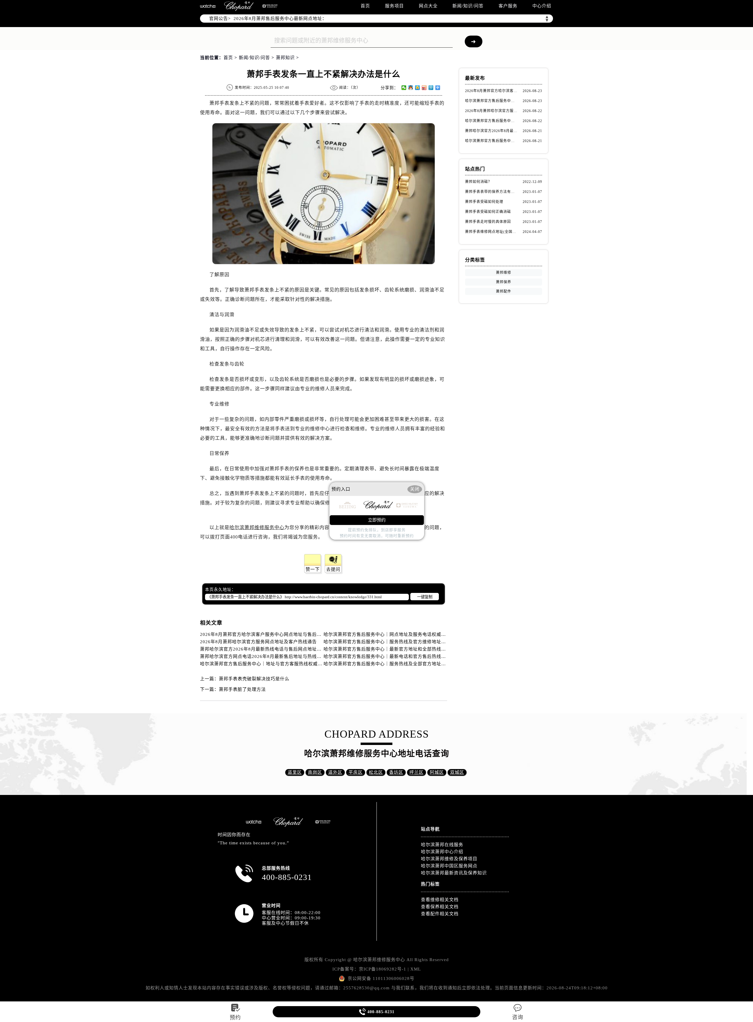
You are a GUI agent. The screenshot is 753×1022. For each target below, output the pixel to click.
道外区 (335, 772)
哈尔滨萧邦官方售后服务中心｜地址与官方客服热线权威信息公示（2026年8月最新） (289, 663)
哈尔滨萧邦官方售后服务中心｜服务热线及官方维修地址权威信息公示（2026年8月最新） (417, 641)
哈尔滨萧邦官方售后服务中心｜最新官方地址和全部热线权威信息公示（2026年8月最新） (417, 649)
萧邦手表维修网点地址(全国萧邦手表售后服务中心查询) (491, 232)
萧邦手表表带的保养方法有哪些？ (491, 192)
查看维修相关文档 (440, 899)
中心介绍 (541, 6)
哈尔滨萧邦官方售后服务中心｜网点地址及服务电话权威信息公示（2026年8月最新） (413, 634)
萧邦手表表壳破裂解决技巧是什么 (254, 678)
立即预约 (377, 520)
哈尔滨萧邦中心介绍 (442, 851)
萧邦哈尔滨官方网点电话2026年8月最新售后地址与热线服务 (263, 656)
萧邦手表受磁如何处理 (484, 202)
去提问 (333, 569)
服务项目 (394, 6)
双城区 (457, 772)
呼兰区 (416, 772)
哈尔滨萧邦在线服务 (442, 844)
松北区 (376, 772)
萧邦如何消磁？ (478, 182)
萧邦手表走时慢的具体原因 (488, 222)
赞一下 (313, 569)
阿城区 (437, 772)
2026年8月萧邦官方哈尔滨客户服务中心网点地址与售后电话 (263, 634)
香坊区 (396, 772)
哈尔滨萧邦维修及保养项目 (449, 858)
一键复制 (424, 597)
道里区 (295, 772)
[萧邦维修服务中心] (239, 6)
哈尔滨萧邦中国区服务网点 (449, 865)
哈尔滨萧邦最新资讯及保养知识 (454, 873)
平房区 (356, 772)
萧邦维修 (503, 273)
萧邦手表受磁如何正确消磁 (488, 212)
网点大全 (428, 6)
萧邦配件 (503, 291)
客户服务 (508, 6)
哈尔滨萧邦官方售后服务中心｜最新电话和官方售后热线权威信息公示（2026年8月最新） (417, 656)
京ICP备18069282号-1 (382, 969)
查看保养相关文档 (440, 906)
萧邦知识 (285, 57)
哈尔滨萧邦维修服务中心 (256, 527)
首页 (365, 6)
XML (415, 969)
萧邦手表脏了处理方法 (242, 689)
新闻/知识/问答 (468, 6)
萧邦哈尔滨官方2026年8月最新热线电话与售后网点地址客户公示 (268, 649)
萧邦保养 (503, 282)
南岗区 (315, 772)
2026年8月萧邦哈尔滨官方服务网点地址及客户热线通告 (258, 641)
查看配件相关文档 (440, 913)
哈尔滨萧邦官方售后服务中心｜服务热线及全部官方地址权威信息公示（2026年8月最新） (417, 663)
